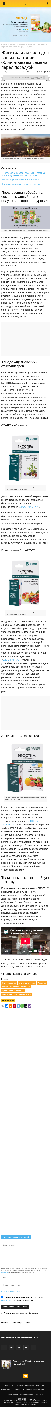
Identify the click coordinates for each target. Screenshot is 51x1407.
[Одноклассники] (10, 1006)
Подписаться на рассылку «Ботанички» (21, 1313)
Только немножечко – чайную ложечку (21, 184)
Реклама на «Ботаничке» (11, 1390)
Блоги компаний (7, 44)
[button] (47, 4)
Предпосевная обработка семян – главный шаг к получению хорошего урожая (23, 174)
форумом (4, 1272)
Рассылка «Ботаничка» (25, 1385)
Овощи (41, 983)
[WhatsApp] (22, 1006)
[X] (25, 1006)
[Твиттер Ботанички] (26, 1347)
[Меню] (4, 3)
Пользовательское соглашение (35, 1390)
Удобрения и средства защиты (16, 987)
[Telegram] (18, 1006)
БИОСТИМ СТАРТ (29, 507)
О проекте (9, 1385)
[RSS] (33, 1347)
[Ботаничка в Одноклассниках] (4, 1347)
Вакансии (40, 1385)
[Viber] (29, 1006)
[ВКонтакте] (6, 1006)
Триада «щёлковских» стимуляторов (20, 180)
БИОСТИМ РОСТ (12, 660)
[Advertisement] (25, 1122)
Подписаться (7, 1300)
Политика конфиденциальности (20, 1395)
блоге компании (36, 77)
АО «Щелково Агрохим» (10, 72)
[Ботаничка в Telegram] (18, 1347)
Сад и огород (9, 983)
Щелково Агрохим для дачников (16, 994)
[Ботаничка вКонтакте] (11, 1347)
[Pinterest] (14, 1006)
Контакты (39, 1395)
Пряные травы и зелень (13, 991)
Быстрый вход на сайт (11, 1292)
